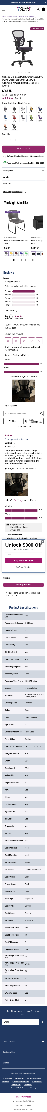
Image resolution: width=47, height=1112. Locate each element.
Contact (6, 1063)
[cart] (43, 10)
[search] (38, 9)
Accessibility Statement (19, 1088)
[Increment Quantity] (15, 140)
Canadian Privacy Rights (21, 1081)
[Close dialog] (42, 541)
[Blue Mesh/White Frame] (5, 118)
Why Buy (6, 177)
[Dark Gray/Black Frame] (5, 109)
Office (4, 17)
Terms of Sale (15, 1085)
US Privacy (5, 1081)
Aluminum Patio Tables (23, 1101)
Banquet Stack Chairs (23, 1109)
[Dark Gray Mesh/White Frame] (23, 118)
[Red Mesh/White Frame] (14, 118)
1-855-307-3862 (37, 163)
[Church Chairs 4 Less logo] (24, 9)
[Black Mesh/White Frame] (14, 109)
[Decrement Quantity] (4, 140)
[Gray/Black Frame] (23, 109)
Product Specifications (12, 192)
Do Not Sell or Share (34, 1078)
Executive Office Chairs (26, 17)
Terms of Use (28, 1085)
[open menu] (3, 9)
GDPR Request (37, 1081)
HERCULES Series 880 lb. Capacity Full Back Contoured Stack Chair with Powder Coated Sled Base (16, 241)
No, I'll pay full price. (23, 567)
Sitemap (33, 1088)
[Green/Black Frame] (31, 118)
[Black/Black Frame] (14, 127)
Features (7, 184)
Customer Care (9, 1052)
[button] (23, 48)
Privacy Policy (19, 1078)
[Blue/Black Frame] (40, 109)
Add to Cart (23, 149)
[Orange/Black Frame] (5, 127)
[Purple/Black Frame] (40, 118)
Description (8, 171)
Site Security (7, 1078)
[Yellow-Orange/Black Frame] (31, 109)
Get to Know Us (9, 1041)
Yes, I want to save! (23, 560)
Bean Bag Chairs (23, 1105)
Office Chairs (12, 17)
